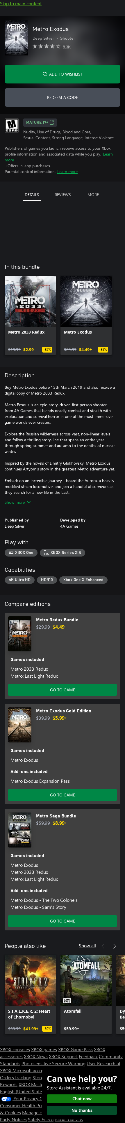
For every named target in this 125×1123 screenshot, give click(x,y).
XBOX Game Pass (75, 1049)
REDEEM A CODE (62, 97)
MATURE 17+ (37, 123)
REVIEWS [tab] (63, 194)
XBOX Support (63, 1056)
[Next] (114, 946)
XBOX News (36, 1056)
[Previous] (103, 946)
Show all (87, 945)
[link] (30, 315)
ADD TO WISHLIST (65, 74)
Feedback (88, 1056)
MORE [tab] (93, 194)
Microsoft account (30, 1070)
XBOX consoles (15, 1049)
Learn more (67, 171)
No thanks (82, 1110)
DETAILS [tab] (32, 194)
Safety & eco (40, 1119)
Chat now (82, 1098)
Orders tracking (15, 1077)
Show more (15, 502)
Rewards (8, 1084)
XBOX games (44, 1049)
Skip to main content (21, 3)
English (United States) (22, 1091)
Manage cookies (38, 1112)
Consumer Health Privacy (25, 1105)
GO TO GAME (62, 690)
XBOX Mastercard (36, 1084)
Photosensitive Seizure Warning (53, 1063)
